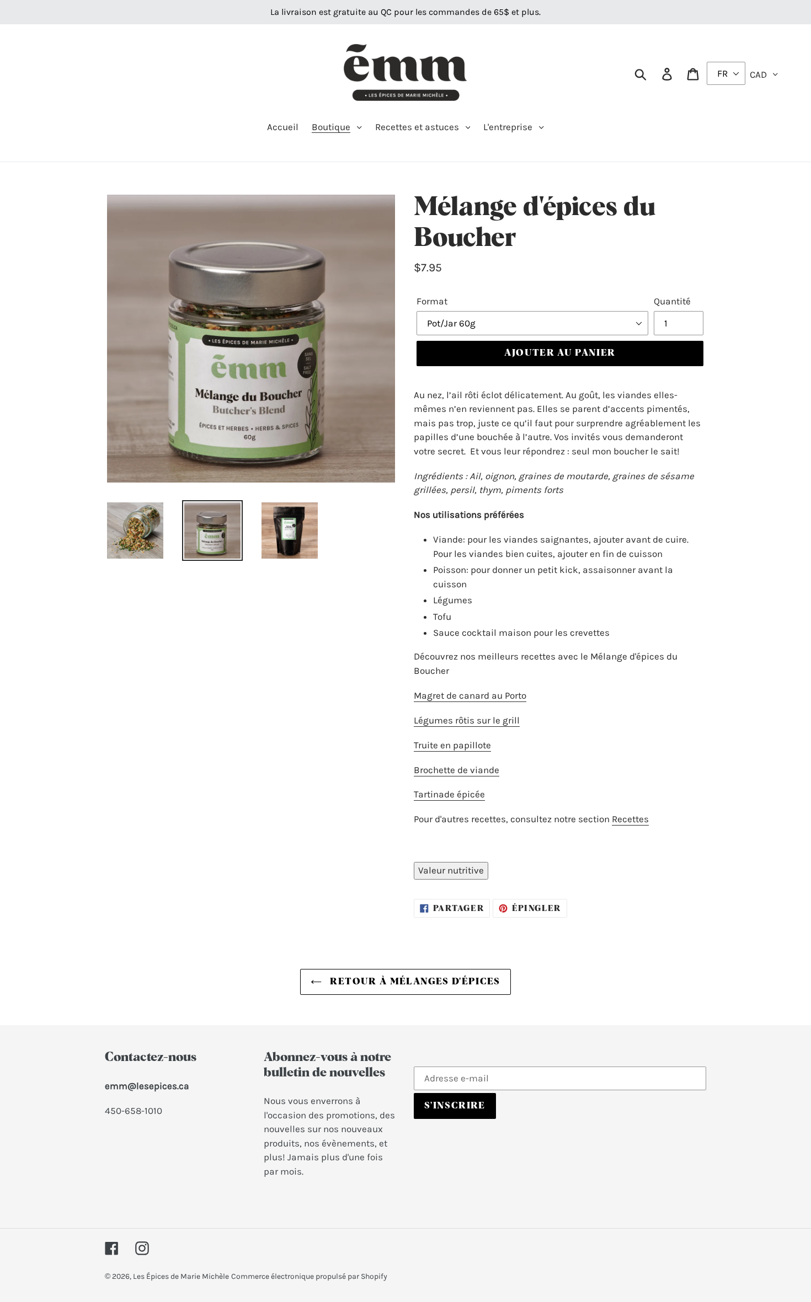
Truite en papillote (452, 745)
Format (432, 301)
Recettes (630, 818)
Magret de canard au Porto (470, 695)
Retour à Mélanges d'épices (413, 982)
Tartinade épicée (449, 794)
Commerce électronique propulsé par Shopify (309, 1276)
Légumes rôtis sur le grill (467, 720)
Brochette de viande (456, 769)
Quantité (672, 301)
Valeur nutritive (451, 870)
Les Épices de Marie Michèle (181, 1276)
